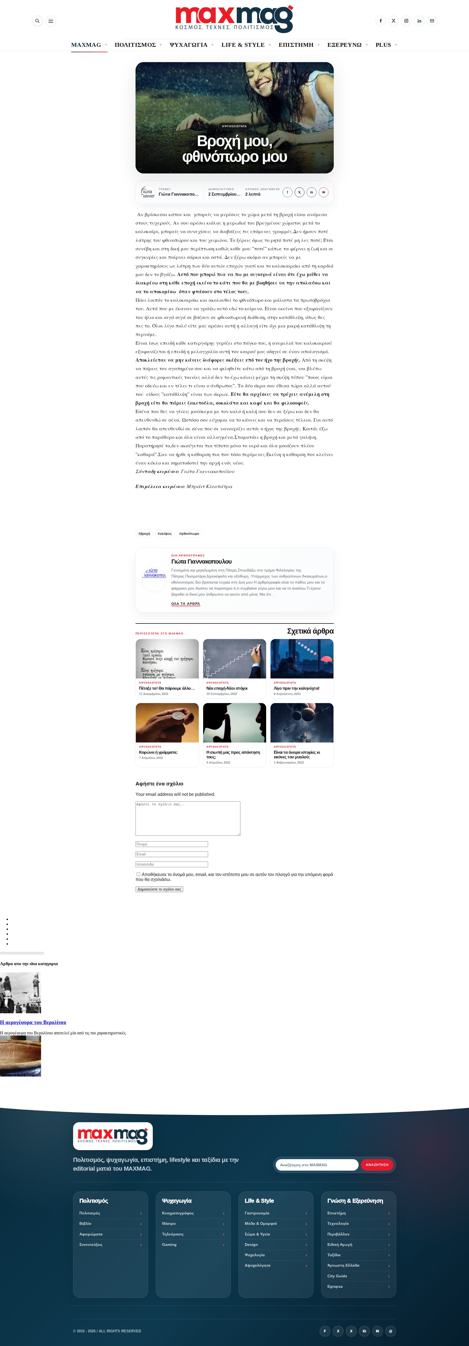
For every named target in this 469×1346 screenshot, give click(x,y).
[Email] (432, 21)
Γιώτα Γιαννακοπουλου (201, 561)
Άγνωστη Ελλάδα (343, 1265)
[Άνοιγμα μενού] (50, 21)
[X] (393, 21)
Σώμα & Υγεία (257, 1234)
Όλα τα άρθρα (185, 604)
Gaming (169, 1244)
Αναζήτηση (377, 1165)
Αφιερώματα (91, 1234)
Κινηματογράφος (178, 1213)
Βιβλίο (85, 1223)
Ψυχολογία (255, 1255)
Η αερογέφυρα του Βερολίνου (33, 1022)
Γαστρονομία (257, 1213)
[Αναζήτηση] (37, 21)
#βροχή (144, 534)
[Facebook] (380, 21)
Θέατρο (169, 1223)
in (311, 192)
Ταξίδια (334, 1255)
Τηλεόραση (172, 1234)
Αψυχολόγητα (234, 126)
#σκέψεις (165, 534)
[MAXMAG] (235, 19)
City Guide (337, 1276)
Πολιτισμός (89, 1213)
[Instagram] (406, 21)
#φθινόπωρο (189, 534)
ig (364, 1331)
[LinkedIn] (419, 21)
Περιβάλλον (338, 1234)
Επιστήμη (336, 1213)
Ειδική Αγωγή (339, 1244)
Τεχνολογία (338, 1223)
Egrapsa (335, 1286)
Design (251, 1244)
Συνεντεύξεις (90, 1244)
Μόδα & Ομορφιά (261, 1223)
